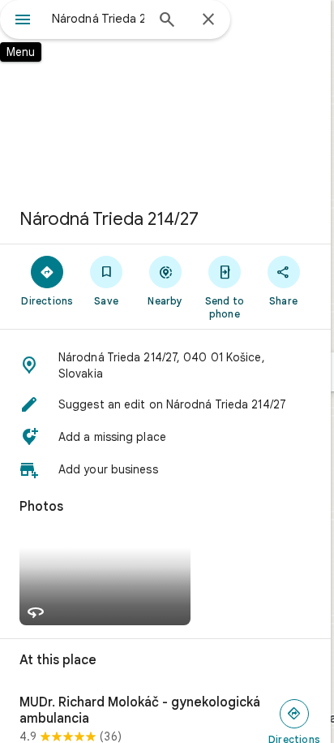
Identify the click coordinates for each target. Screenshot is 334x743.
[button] (165, 365)
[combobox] (98, 18)
